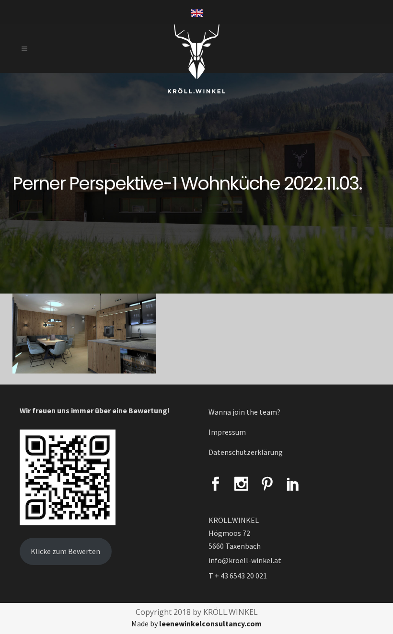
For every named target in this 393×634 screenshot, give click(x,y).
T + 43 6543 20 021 (237, 575)
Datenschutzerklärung (245, 452)
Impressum (227, 432)
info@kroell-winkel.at (244, 560)
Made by (196, 623)
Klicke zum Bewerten (65, 551)
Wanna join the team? (244, 412)
